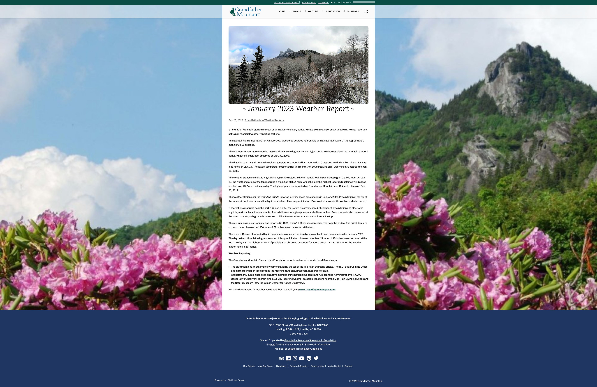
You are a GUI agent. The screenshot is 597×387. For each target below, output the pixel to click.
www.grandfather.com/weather (317, 289)
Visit (282, 11)
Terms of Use (317, 366)
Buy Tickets (249, 366)
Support (353, 11)
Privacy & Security (298, 366)
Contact (323, 2)
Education (333, 11)
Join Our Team (265, 366)
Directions (281, 366)
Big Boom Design (236, 380)
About (297, 11)
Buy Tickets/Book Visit (286, 2)
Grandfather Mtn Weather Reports (264, 120)
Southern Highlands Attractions (304, 348)
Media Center (334, 366)
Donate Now (308, 2)
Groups (313, 11)
